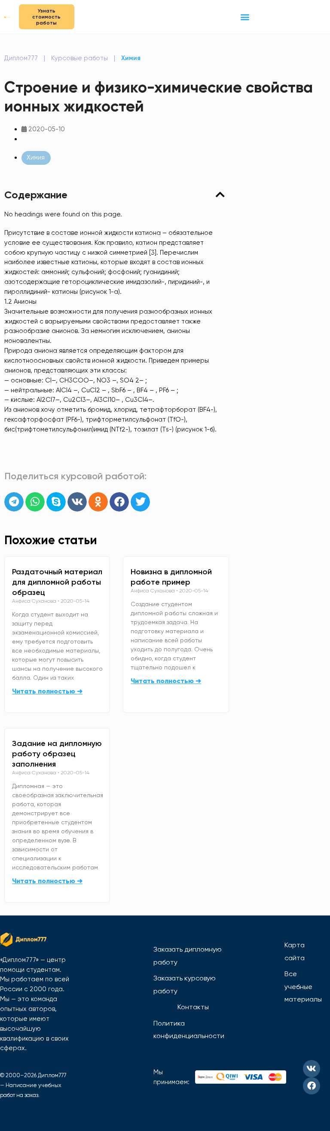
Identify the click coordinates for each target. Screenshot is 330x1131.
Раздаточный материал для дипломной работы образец (57, 582)
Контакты (193, 1007)
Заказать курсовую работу (184, 984)
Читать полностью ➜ (47, 691)
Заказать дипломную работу (187, 955)
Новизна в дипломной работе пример (171, 577)
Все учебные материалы (303, 986)
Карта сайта (294, 951)
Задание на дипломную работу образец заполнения (57, 754)
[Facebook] (311, 1085)
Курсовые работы (79, 58)
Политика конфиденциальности (188, 1029)
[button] (245, 16)
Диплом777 (21, 58)
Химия (131, 58)
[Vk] (311, 1068)
